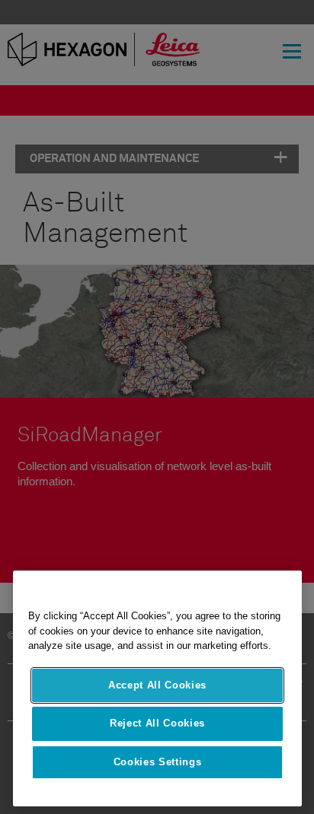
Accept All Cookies (157, 685)
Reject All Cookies (157, 723)
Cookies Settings (158, 762)
